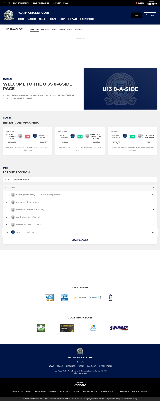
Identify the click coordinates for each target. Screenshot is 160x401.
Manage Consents (140, 391)
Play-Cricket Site (20, 3)
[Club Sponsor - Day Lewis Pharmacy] (93, 328)
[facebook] (4, 3)
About (29, 391)
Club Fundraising (41, 3)
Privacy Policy (107, 391)
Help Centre (17, 391)
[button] (21, 19)
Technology (65, 391)
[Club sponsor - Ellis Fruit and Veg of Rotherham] (41, 328)
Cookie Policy (123, 391)
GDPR (76, 391)
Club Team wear (60, 3)
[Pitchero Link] (152, 4)
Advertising (40, 391)
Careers (52, 391)
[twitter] (9, 3)
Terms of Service (89, 391)
